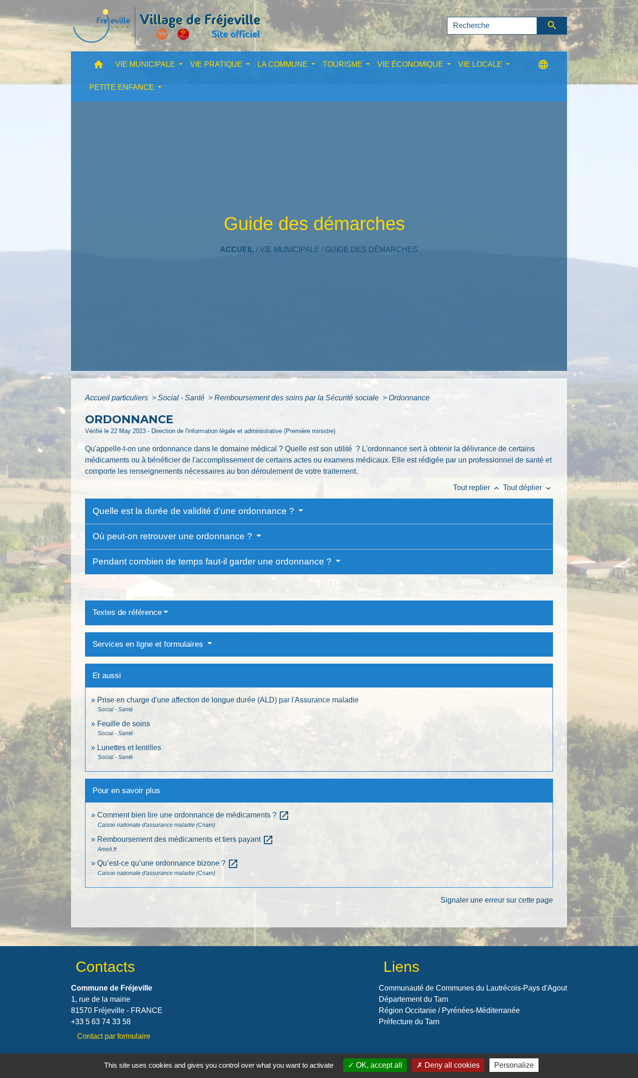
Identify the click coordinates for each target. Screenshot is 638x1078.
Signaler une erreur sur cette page (496, 900)
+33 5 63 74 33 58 (101, 1022)
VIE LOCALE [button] (481, 64)
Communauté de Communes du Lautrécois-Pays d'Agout (473, 988)
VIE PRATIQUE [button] (217, 64)
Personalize (514, 1065)
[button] (98, 66)
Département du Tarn (413, 999)
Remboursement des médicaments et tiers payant (185, 839)
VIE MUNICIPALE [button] (146, 64)
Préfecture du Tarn (409, 1022)
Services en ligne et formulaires (149, 644)
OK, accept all (378, 1065)
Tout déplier (528, 488)
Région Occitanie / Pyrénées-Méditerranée (449, 1010)
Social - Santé (182, 398)
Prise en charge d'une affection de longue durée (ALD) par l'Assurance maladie (228, 700)
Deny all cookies (451, 1065)
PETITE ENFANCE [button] (122, 87)
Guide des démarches (371, 249)
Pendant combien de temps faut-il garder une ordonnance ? (213, 561)
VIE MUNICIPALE (289, 249)
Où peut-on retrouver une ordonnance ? (173, 536)
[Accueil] (166, 26)
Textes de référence (127, 612)
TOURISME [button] (343, 64)
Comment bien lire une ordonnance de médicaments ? (193, 815)
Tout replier (477, 488)
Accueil (237, 249)
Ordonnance (409, 398)
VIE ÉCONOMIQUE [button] (411, 64)
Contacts (105, 966)
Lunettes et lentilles (129, 748)
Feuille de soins (123, 724)
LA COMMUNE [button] (283, 64)
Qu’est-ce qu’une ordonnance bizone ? (168, 863)
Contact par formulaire (113, 1036)
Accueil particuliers (117, 398)
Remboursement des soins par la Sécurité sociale (297, 398)
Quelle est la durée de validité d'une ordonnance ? (194, 511)
